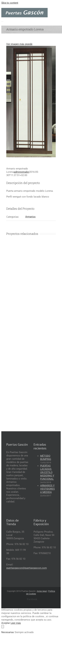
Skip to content (9, 2)
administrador (21, 171)
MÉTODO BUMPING (45, 457)
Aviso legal (42, 591)
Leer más (16, 623)
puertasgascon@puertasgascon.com (26, 567)
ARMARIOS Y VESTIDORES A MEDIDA (47, 489)
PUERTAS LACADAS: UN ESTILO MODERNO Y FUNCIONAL (47, 472)
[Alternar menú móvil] (2, 20)
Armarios (30, 216)
